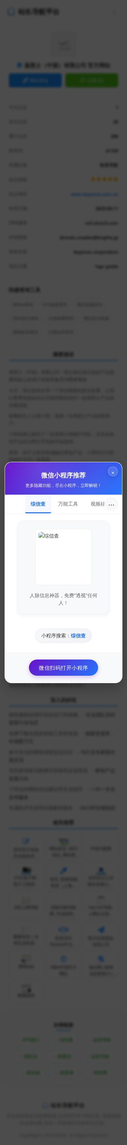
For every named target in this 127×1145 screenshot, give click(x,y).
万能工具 (68, 503)
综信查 (38, 503)
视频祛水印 (103, 503)
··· (111, 504)
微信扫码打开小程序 (63, 667)
